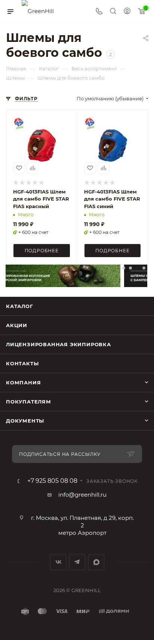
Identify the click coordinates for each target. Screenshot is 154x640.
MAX (96, 562)
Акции (16, 325)
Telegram (77, 562)
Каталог (19, 306)
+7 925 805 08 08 (52, 481)
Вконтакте (58, 562)
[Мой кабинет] (127, 11)
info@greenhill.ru (82, 494)
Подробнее (42, 250)
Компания (23, 382)
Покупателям (28, 402)
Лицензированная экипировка (58, 344)
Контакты (22, 363)
